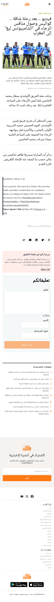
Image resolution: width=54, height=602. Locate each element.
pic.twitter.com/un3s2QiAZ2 (15, 205)
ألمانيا (49, 542)
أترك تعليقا (27, 344)
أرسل (27, 478)
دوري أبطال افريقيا (45, 13)
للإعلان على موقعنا (45, 559)
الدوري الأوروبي (46, 528)
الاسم (45, 320)
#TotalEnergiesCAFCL (32, 197)
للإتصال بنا (48, 565)
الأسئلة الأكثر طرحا (45, 556)
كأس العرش (47, 516)
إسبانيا (49, 534)
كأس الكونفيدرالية (45, 522)
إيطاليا (49, 537)
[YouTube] (21, 496)
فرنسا (49, 540)
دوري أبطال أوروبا (45, 525)
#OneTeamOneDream (29, 201)
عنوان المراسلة (41, 331)
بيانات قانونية (47, 562)
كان (50, 508)
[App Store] (36, 584)
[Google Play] (18, 584)
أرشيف (49, 567)
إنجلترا (49, 531)
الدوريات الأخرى (46, 545)
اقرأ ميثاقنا (45, 269)
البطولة (49, 514)
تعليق (45, 289)
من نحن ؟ (48, 553)
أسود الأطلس (47, 511)
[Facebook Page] (32, 496)
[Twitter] (27, 496)
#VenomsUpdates (10, 201)
